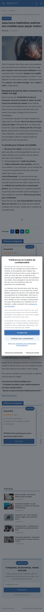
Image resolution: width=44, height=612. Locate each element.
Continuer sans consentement (22, 338)
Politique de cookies (32, 352)
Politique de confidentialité (14, 352)
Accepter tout (22, 333)
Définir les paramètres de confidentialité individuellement (22, 344)
